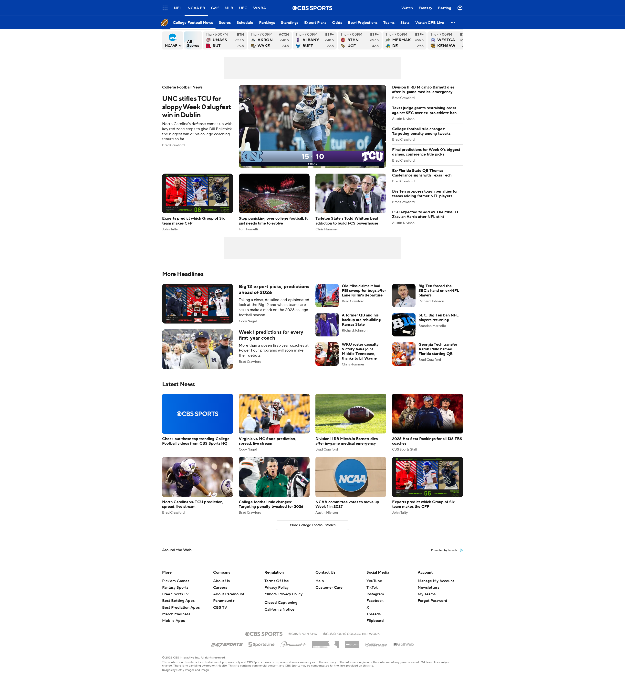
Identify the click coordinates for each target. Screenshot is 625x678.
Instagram (375, 594)
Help (319, 581)
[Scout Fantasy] (376, 644)
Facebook (375, 600)
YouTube (374, 581)
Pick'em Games (175, 581)
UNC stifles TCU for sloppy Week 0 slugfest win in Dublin (274, 126)
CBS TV (220, 607)
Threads (373, 614)
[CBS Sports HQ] (303, 633)
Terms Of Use (276, 581)
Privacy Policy (276, 587)
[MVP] (352, 642)
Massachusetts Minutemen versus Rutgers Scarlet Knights (225, 40)
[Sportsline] (262, 643)
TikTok (372, 587)
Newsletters (428, 587)
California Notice (279, 609)
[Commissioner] (325, 642)
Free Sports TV (175, 594)
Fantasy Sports (175, 587)
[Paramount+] (293, 643)
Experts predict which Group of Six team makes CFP (197, 202)
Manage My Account (436, 581)
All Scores (193, 40)
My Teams (427, 594)
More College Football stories (312, 525)
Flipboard (375, 620)
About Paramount (228, 594)
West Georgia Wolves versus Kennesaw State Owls (449, 40)
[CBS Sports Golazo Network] (351, 633)
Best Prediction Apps (181, 607)
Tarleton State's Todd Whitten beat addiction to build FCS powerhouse (350, 202)
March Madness (176, 614)
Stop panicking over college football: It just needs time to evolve (274, 202)
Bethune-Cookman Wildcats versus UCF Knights (360, 40)
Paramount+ (224, 600)
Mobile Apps (173, 620)
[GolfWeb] (404, 644)
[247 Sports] (227, 643)
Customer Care (329, 587)
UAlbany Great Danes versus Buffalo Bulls (315, 40)
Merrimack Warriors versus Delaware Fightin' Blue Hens (405, 40)
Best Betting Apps (178, 600)
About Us (221, 581)
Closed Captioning (280, 602)
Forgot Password (432, 600)
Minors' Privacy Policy (283, 594)
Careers (220, 587)
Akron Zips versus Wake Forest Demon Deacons (270, 40)
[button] (165, 8)
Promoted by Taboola (444, 550)
